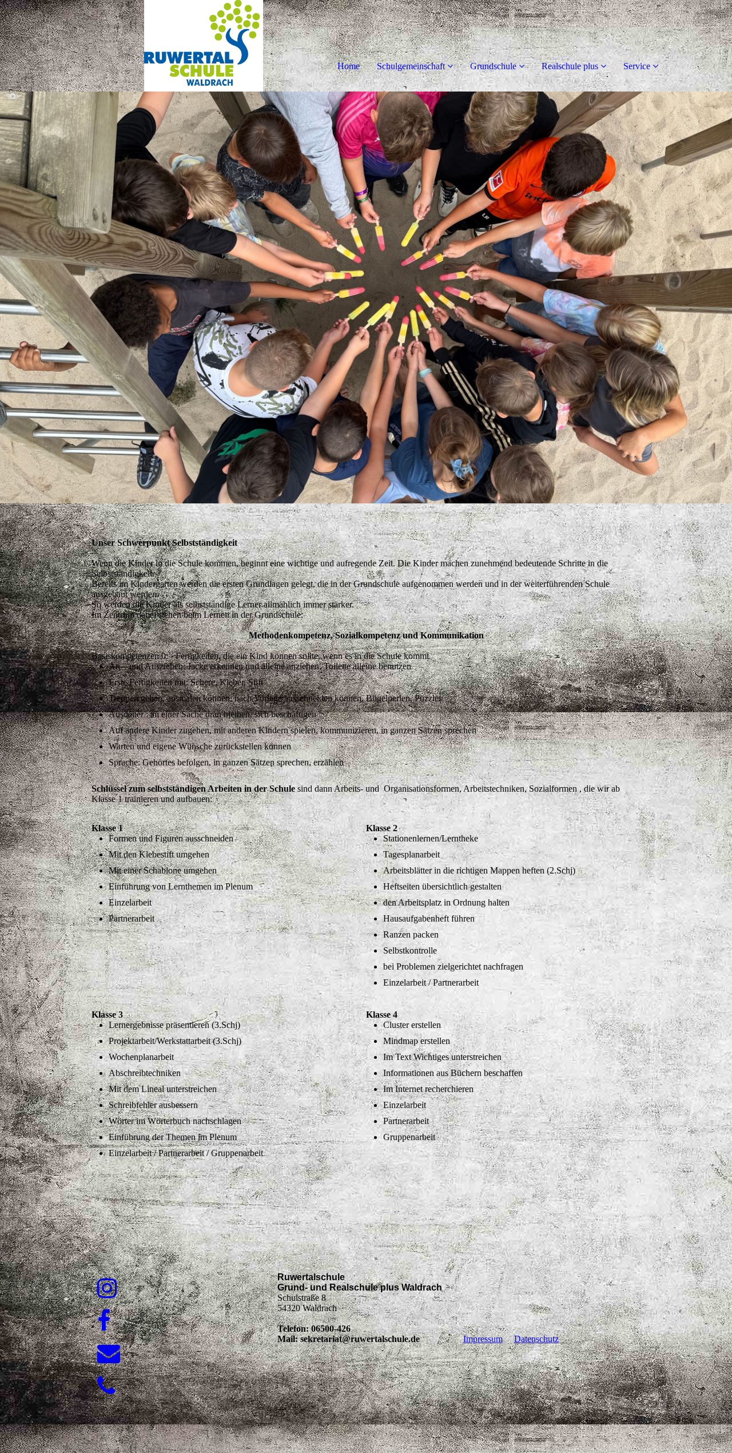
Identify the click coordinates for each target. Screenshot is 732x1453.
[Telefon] (106, 1386)
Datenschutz (536, 1339)
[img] (131, 46)
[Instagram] (107, 1288)
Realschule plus (570, 66)
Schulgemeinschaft (411, 66)
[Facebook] (103, 1321)
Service (636, 66)
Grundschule (493, 66)
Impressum (483, 1339)
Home (348, 66)
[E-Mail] (108, 1354)
